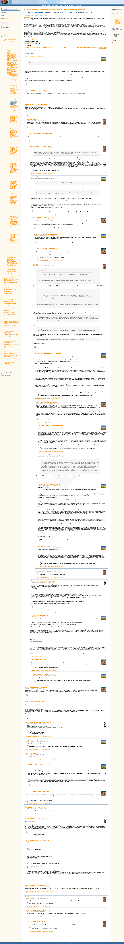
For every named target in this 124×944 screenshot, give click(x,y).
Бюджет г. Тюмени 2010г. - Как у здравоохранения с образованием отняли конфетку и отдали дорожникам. (10, 296)
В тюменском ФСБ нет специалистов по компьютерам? (14, 98)
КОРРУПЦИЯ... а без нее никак (9, 312)
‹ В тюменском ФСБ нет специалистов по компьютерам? (38, 47)
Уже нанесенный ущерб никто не (50, 426)
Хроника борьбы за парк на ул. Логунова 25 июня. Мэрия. (10, 360)
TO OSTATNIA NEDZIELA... (9, 291)
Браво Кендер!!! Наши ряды (35, 885)
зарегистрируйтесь (42, 50)
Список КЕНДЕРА (13, 176)
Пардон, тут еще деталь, (47, 546)
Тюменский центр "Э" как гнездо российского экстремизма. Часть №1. (14, 194)
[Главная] (4, 3)
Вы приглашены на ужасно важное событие (13, 127)
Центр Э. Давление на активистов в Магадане (11, 55)
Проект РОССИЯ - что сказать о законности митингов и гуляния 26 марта (10, 339)
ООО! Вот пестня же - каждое (47, 402)
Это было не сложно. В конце (37, 910)
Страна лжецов (13, 141)
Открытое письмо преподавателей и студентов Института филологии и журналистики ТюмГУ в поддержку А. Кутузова (14, 235)
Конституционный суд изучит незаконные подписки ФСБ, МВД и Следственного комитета (14, 89)
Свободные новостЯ (14, 247)
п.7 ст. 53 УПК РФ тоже (36, 921)
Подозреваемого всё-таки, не (37, 841)
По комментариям (69, 5)
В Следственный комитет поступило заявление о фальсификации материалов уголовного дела (13, 214)
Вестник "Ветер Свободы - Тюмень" (11, 299)
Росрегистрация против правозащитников (8, 347)
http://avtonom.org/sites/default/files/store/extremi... (35, 39)
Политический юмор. (8, 329)
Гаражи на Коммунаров (8, 301)
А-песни (116, 18)
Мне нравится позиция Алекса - (43, 581)
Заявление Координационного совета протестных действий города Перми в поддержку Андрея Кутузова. (14, 180)
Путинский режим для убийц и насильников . (13, 160)
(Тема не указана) (42, 570)
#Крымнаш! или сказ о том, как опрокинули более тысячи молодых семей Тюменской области (11, 279)
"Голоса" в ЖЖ (118, 19)
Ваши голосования (7, 31)
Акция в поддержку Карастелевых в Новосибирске (10, 42)
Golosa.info (16, 1)
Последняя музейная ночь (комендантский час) (9, 332)
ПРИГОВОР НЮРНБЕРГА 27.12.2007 (11, 334)
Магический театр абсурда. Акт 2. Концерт (13, 166)
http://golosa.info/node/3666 (46, 31)
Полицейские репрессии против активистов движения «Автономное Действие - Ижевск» (12, 257)
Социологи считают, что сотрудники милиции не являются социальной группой (14, 198)
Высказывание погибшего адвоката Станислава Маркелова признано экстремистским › (91, 48)
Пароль (2, 15)
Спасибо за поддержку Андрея (13, 248)
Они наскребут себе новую (35, 807)
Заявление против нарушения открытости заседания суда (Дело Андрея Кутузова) (13, 173)
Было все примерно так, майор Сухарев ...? (14, 76)
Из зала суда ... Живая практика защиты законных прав (10, 306)
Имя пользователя (5, 12)
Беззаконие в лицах (8, 293)
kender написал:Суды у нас (40, 146)
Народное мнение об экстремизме (11, 47)
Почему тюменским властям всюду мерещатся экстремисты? (13, 80)
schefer (35, 264)
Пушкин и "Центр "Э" (11, 65)
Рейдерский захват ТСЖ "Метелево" (11, 344)
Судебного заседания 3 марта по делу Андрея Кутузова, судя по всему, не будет (14, 144)
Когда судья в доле (7, 310)
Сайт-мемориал (46, 5)
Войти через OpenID (6, 18)
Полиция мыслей (10, 268)
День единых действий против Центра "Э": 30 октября (11, 58)
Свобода (11, 78)
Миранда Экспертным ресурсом (38, 722)
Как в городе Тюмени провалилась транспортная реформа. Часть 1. (10, 308)
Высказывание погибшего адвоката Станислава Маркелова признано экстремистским (14, 107)
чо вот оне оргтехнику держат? (37, 791)
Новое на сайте (7, 30)
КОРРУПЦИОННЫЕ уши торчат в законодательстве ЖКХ (10, 276)
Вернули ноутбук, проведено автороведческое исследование (13, 111)
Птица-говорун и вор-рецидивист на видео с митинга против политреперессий (14, 148)
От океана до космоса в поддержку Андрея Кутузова (14, 169)
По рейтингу (79, 5)
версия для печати (28, 50)
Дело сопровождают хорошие (36, 687)
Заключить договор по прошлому (47, 353)
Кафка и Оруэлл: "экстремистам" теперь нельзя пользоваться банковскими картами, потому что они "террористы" (14, 188)
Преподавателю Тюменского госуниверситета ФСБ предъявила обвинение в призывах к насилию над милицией (14, 116)
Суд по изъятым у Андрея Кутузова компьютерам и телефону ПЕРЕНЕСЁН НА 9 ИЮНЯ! (13, 94)
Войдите (35, 50)
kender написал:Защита (34, 57)
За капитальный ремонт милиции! (10, 303)
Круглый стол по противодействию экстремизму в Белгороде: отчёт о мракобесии (12, 261)
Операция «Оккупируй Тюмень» (10, 325)
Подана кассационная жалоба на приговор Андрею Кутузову (14, 241)
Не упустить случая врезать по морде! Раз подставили (14, 157)
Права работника (118, 22)
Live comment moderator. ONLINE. (10, 289)
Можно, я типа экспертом (34, 701)
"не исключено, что (38, 660)
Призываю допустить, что (43, 674)
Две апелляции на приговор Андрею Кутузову (13, 228)
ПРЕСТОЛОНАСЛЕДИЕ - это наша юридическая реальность (12, 49)
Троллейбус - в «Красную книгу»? (10, 353)
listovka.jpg (28, 43)
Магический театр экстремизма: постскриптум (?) (13, 231)
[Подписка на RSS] (112, 43)
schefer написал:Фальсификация (48, 455)
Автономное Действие (117, 24)
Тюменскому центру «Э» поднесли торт (11, 70)
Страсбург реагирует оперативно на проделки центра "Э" (11, 52)
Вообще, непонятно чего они (36, 104)
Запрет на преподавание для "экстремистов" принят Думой (13, 274)
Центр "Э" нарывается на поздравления (12, 72)
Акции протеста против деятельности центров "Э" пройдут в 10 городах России (12, 63)
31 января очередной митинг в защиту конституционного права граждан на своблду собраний (11, 287)
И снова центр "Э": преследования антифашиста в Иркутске (12, 45)
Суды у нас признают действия (40, 134)
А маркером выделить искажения (38, 740)
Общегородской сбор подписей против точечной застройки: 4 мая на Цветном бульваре (11, 322)
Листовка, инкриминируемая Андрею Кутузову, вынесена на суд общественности (13, 102)
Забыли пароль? (5, 21)
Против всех (27, 17)
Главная (26, 9)
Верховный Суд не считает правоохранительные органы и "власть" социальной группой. (14, 221)
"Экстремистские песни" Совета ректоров (11, 272)
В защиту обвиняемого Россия (37, 818)
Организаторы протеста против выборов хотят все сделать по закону (11, 327)
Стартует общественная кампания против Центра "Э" (10, 40)
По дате (62, 5)
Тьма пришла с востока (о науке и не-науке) (14, 251)
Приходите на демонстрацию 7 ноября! (11, 336)
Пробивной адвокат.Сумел (35, 897)
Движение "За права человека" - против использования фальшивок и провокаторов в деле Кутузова (14, 153)
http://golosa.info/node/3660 (85, 31)
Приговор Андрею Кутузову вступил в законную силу (13, 244)
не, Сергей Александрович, (43, 218)
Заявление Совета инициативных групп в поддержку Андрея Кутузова (14, 136)
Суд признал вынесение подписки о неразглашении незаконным (14, 84)
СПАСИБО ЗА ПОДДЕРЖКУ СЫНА (14, 184)
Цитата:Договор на (38, 177)
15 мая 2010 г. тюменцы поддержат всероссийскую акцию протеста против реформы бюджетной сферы (11, 283)
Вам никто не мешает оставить (46, 234)
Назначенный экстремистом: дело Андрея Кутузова (12, 74)
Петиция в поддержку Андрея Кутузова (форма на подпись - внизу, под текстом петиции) (14, 131)
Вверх (65, 47)
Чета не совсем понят (34, 119)
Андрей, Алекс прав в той (40, 616)
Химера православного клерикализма (11, 358)
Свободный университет (117, 21)
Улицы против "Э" (10, 66)
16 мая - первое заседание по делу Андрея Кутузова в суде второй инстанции (13, 203)
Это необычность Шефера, (36, 90)
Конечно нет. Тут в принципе (39, 764)
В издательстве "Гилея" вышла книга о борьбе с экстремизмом (11, 266)
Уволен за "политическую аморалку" (13, 254)
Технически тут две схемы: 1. (49, 484)
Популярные (55, 5)
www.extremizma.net (11, 56)
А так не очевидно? (33, 753)
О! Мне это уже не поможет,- (47, 248)
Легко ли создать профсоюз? (9, 314)
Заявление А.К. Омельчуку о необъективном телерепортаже (13, 163)
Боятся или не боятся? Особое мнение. (13, 139)
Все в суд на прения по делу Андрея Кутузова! (14, 225)
